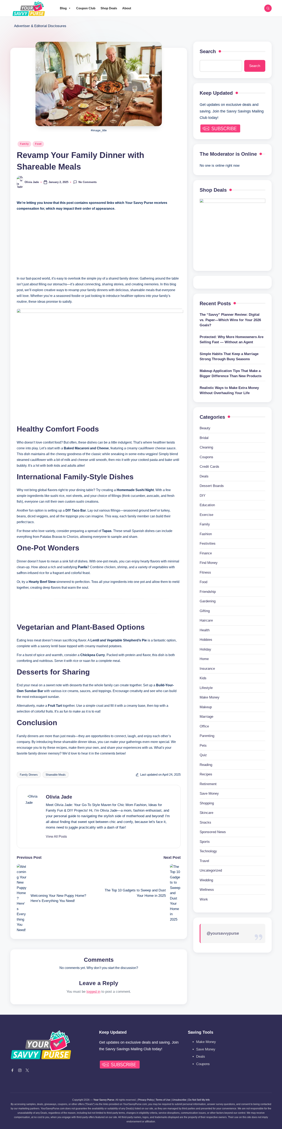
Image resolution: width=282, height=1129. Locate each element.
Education (207, 505)
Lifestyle (206, 688)
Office (204, 726)
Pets (203, 745)
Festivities (208, 543)
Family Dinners (29, 774)
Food (38, 143)
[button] (56, 836)
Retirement (208, 784)
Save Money (209, 793)
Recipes (206, 774)
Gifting (205, 611)
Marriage (206, 717)
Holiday (205, 649)
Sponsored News (213, 832)
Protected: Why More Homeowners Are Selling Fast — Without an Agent (231, 339)
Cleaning (206, 447)
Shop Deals (109, 8)
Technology (208, 851)
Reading (206, 765)
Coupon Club (85, 8)
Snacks (205, 822)
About (126, 8)
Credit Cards (209, 467)
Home (204, 659)
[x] (27, 1070)
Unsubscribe (179, 1099)
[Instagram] (20, 1070)
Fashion (206, 534)
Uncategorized (211, 870)
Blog (63, 8)
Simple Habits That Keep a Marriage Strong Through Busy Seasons (229, 356)
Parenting (207, 736)
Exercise (206, 515)
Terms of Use (163, 1099)
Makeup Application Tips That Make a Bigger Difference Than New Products (231, 373)
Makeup (206, 707)
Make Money (209, 697)
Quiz (203, 755)
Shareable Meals (56, 774)
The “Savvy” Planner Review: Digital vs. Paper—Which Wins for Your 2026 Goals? (230, 320)
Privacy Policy (146, 1099)
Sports (205, 842)
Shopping (207, 803)
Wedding (206, 880)
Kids (203, 678)
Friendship (208, 592)
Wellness (207, 890)
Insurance (207, 669)
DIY (202, 496)
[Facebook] (12, 1070)
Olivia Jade (59, 797)
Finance (206, 553)
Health (205, 630)
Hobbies (206, 640)
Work (204, 899)
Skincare (206, 813)
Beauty (205, 428)
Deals (204, 476)
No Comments (87, 181)
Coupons (206, 457)
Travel (204, 861)
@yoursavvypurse (223, 933)
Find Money (209, 563)
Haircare (206, 620)
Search (208, 51)
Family (24, 143)
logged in (93, 992)
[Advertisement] (99, 244)
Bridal (204, 438)
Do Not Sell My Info (199, 1099)
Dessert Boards (212, 486)
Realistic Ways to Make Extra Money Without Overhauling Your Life (229, 390)
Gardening (208, 601)
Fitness (205, 572)
